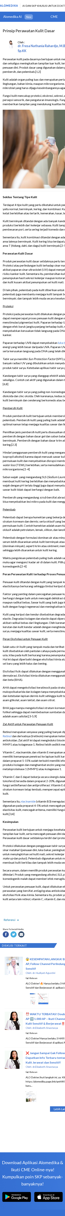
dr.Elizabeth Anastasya (45, 1027)
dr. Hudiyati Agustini (43, 972)
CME (54, 17)
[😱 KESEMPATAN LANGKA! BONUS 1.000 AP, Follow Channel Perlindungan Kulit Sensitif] (14, 973)
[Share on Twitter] (14, 935)
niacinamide (28, 801)
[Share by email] (21, 935)
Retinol (7, 736)
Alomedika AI (12, 17)
